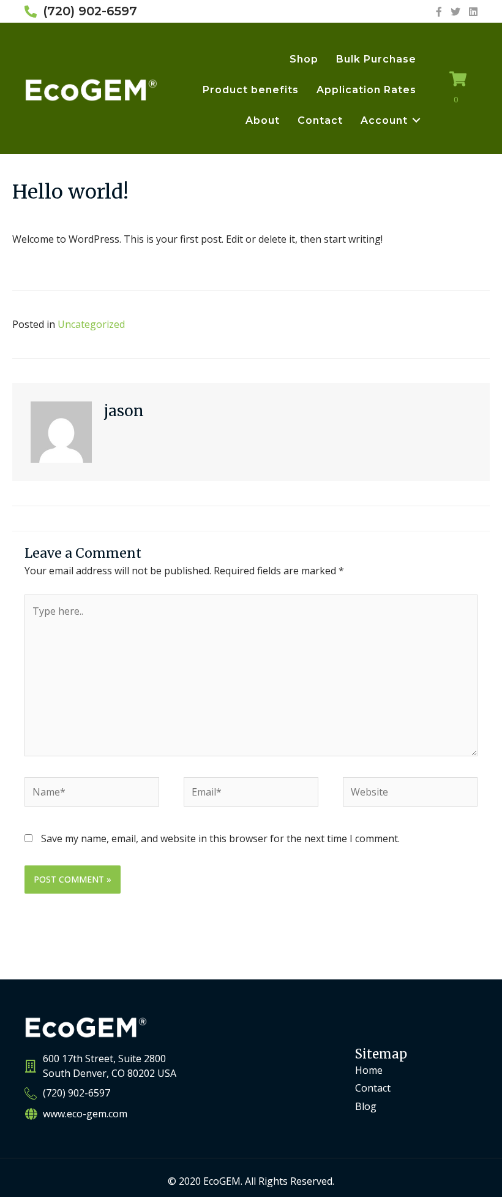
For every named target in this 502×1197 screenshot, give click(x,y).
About (262, 120)
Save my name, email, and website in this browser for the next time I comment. (220, 838)
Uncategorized (91, 324)
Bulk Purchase (376, 59)
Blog (365, 1106)
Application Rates (366, 90)
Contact (320, 120)
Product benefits (251, 90)
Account (384, 120)
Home (369, 1070)
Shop (304, 59)
